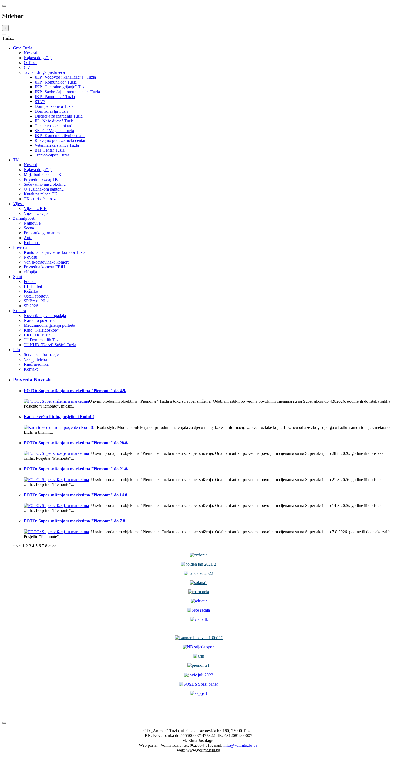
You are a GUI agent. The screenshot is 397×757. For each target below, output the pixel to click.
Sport (17, 276)
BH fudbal (33, 286)
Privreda (20, 247)
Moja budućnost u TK (43, 174)
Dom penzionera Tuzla (54, 106)
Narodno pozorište (39, 320)
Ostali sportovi (36, 296)
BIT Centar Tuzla (50, 150)
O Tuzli (30, 62)
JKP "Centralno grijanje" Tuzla (61, 87)
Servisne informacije (41, 354)
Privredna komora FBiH (44, 267)
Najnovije (32, 223)
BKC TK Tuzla (37, 335)
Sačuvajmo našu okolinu (45, 184)
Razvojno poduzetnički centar (60, 140)
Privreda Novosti (32, 379)
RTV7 (40, 101)
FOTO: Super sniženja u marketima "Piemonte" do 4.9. (75, 390)
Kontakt (31, 369)
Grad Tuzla (22, 48)
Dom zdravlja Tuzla (51, 111)
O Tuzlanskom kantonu (44, 189)
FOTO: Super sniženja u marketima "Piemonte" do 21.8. (76, 468)
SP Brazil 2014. (37, 301)
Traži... (8, 38)
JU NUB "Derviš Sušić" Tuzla (50, 344)
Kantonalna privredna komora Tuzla (54, 252)
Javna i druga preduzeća (44, 72)
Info (16, 349)
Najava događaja (38, 57)
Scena (29, 228)
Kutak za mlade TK (41, 194)
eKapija (30, 271)
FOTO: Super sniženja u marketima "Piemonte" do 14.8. (76, 495)
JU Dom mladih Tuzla (43, 340)
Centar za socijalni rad (53, 126)
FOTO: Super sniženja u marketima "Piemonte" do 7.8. (75, 521)
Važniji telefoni (36, 359)
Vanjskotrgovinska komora (46, 262)
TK (16, 160)
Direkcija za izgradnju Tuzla (59, 116)
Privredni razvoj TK (41, 179)
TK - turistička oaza (41, 198)
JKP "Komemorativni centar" (60, 135)
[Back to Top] (4, 723)
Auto (28, 237)
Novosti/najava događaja (45, 315)
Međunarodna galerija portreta (49, 325)
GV (27, 67)
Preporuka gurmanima (43, 233)
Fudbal (30, 281)
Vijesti (18, 203)
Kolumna (32, 242)
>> (54, 545)
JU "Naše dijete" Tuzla (54, 121)
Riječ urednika (36, 364)
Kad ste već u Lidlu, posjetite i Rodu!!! (59, 416)
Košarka (31, 291)
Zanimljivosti (24, 218)
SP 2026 (31, 306)
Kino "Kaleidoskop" (41, 330)
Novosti (30, 53)
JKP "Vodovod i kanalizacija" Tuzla (65, 77)
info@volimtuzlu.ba (240, 745)
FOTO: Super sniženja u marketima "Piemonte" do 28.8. (76, 443)
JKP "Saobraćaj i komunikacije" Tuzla (67, 91)
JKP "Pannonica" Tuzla (55, 96)
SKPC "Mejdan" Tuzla (54, 130)
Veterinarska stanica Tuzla (57, 145)
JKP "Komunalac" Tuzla (56, 82)
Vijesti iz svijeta (37, 213)
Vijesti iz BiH (35, 208)
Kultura (19, 310)
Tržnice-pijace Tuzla (52, 155)
